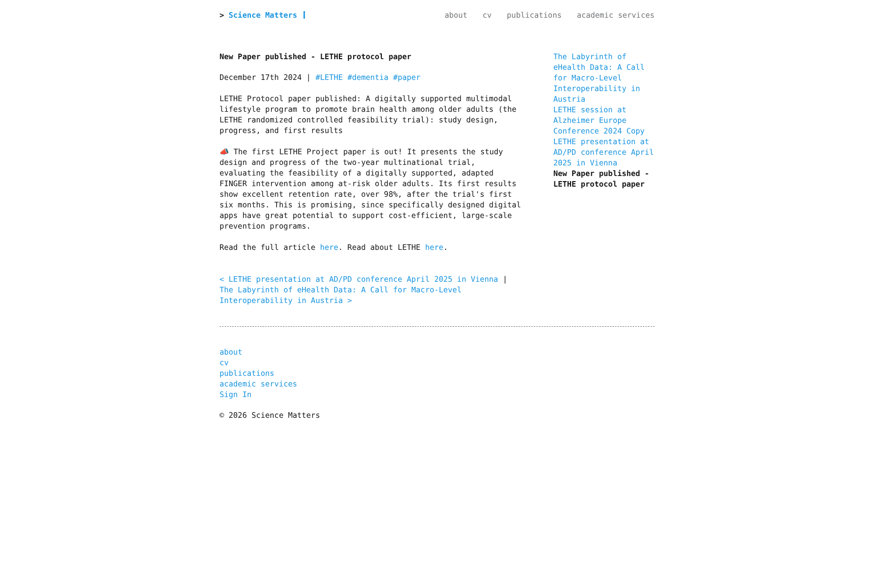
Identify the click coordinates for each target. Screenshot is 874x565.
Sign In (235, 394)
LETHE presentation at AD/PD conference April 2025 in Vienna (603, 152)
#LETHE (329, 77)
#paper (406, 77)
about (456, 15)
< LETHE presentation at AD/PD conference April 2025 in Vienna (359, 279)
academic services (615, 15)
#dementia (367, 77)
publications (534, 15)
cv (487, 15)
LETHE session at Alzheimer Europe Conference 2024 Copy (599, 120)
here (329, 247)
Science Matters (263, 15)
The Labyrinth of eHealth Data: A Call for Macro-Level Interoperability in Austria (599, 78)
